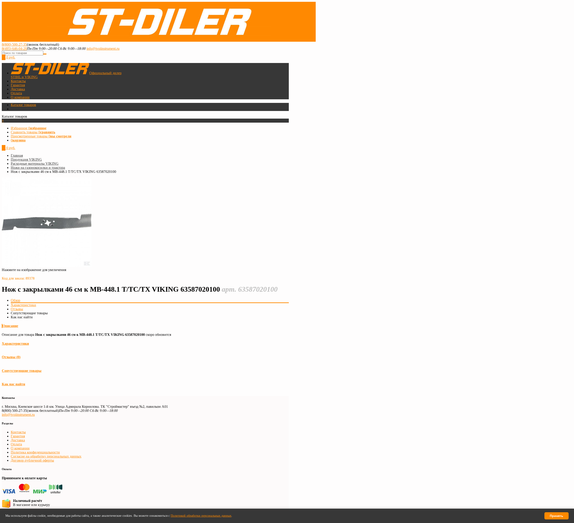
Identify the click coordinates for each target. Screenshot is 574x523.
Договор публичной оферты (32, 460)
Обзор (15, 300)
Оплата (16, 93)
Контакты (18, 81)
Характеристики (23, 305)
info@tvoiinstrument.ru (103, 48)
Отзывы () (11, 357)
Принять (556, 516)
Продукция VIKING (26, 159)
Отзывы (17, 309)
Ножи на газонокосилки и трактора (38, 167)
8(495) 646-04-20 (14, 48)
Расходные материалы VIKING (35, 163)
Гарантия (18, 85)
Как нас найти (13, 384)
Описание (10, 326)
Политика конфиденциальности (35, 452)
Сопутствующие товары (21, 371)
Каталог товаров (23, 105)
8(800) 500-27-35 (14, 44)
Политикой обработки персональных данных (201, 515)
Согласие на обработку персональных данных (46, 456)
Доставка (18, 89)
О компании (20, 97)
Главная (17, 155)
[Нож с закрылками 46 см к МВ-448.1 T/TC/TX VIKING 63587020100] (46, 266)
